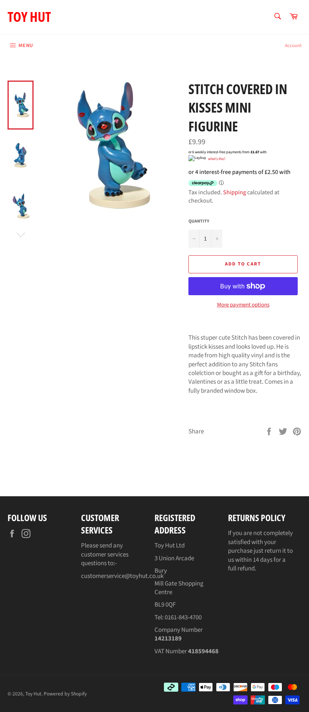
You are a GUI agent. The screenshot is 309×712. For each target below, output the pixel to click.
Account (293, 45)
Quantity (198, 221)
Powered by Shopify (65, 693)
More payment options (243, 305)
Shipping (234, 192)
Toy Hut (29, 17)
